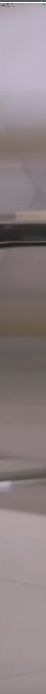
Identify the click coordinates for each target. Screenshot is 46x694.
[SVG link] (7, 5)
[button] (42, 1)
